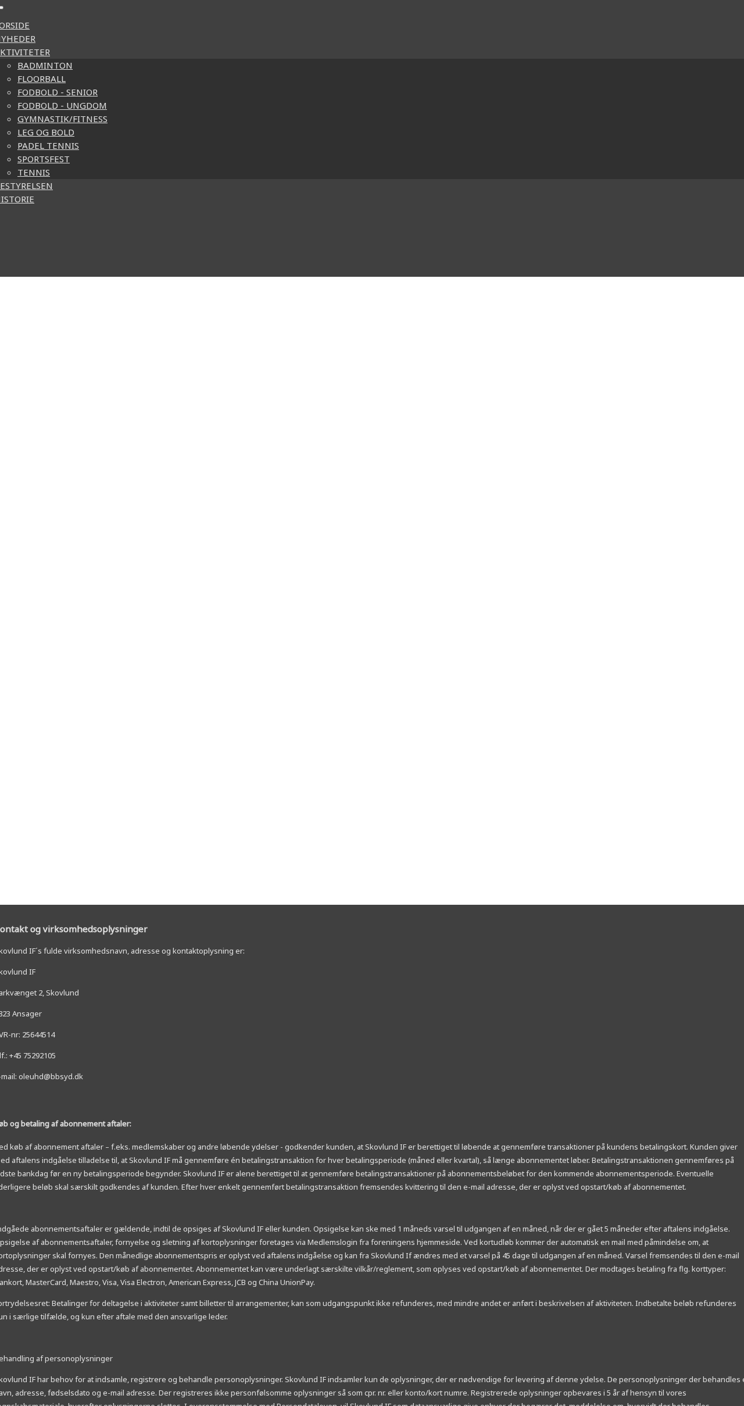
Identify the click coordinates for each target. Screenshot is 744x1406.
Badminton (45, 65)
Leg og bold (45, 132)
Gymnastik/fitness (62, 118)
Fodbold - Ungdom (62, 105)
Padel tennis (48, 145)
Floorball (41, 78)
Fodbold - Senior (57, 92)
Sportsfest (43, 159)
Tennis (33, 172)
